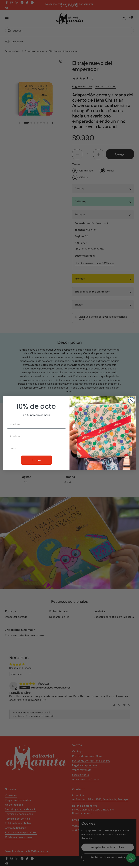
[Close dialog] (131, 400)
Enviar (36, 460)
